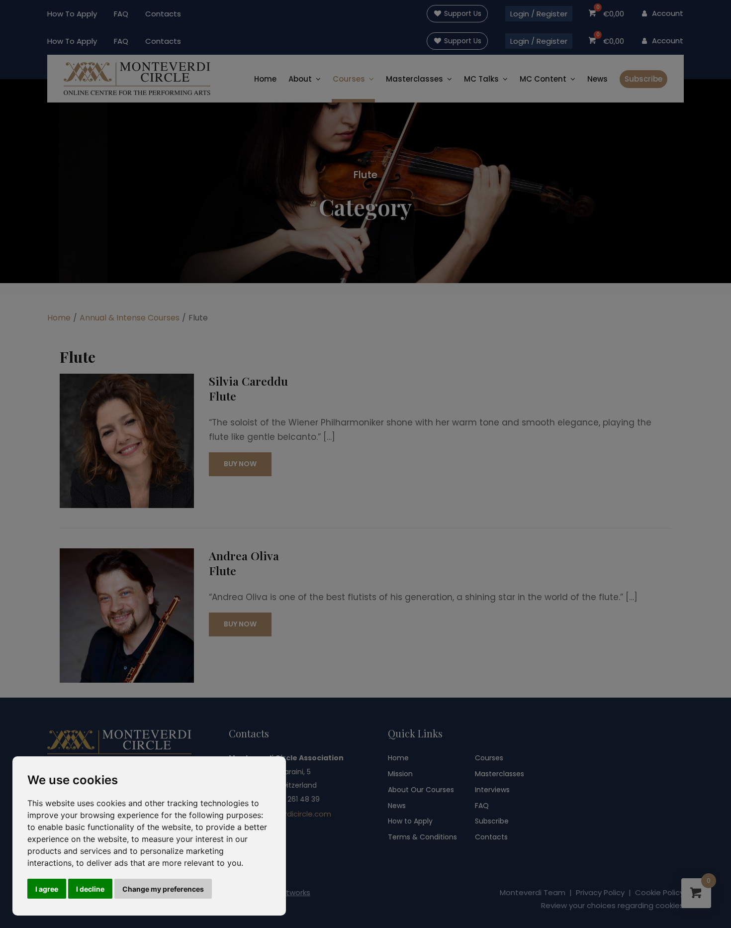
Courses (349, 79)
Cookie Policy (659, 892)
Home (265, 79)
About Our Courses (421, 790)
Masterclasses (499, 774)
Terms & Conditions (422, 837)
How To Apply (72, 13)
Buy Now (240, 464)
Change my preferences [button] (163, 889)
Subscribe (643, 79)
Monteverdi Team (532, 892)
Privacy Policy (600, 892)
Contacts (163, 13)
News (597, 79)
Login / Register (538, 13)
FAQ (121, 13)
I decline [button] (90, 889)
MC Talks (481, 79)
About (300, 79)
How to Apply (410, 821)
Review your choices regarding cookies (612, 905)
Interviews (492, 790)
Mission (400, 774)
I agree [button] (46, 889)
